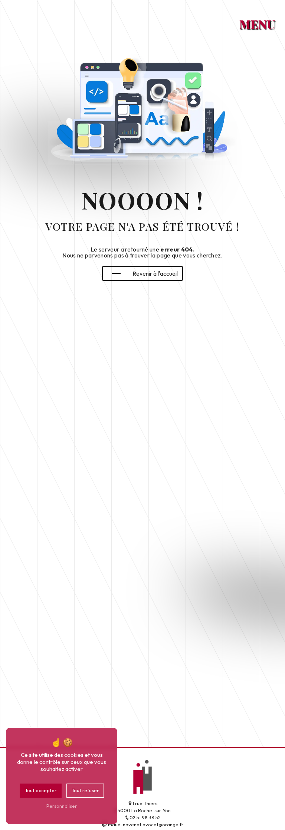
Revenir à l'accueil (155, 273)
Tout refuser (85, 790)
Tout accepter (40, 790)
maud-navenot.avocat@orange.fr (145, 824)
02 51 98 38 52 (145, 817)
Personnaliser (61, 806)
